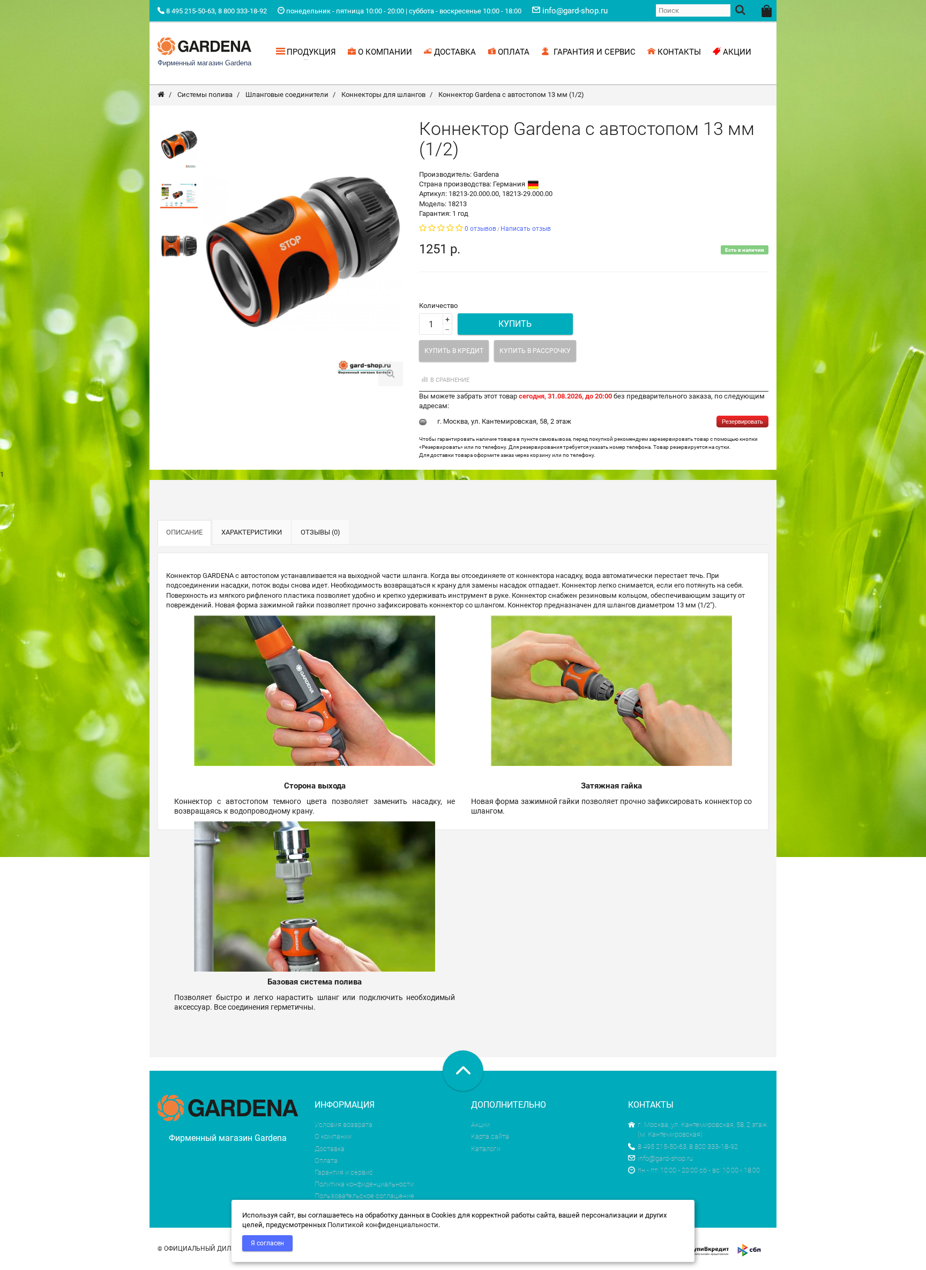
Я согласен (267, 1243)
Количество (438, 306)
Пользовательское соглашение (364, 1196)
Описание (184, 532)
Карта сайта (490, 1136)
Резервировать (742, 421)
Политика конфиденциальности (364, 1184)
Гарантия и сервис (344, 1172)
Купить (515, 324)
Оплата (326, 1160)
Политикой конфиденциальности (382, 1225)
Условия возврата (343, 1125)
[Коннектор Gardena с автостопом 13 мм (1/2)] (179, 145)
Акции (480, 1125)
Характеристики (251, 532)
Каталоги (486, 1149)
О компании (333, 1136)
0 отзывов (480, 228)
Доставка (330, 1149)
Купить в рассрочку (535, 351)
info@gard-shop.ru (665, 1158)
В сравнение (449, 380)
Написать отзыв (526, 228)
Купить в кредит (453, 351)
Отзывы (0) (320, 532)
